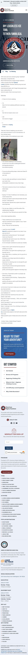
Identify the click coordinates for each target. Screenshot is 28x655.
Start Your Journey (7, 629)
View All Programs (7, 472)
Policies (4, 641)
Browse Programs (7, 625)
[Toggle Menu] (26, 10)
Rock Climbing (6, 500)
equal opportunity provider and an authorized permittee (11, 651)
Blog (7, 71)
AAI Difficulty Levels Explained (10, 633)
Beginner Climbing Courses (9, 631)
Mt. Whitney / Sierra (7, 526)
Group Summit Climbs (7, 480)
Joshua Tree (5, 534)
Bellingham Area (6, 536)
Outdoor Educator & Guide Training (11, 514)
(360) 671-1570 (5, 593)
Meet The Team (6, 606)
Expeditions (5, 482)
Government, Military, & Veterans (10, 488)
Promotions (5, 613)
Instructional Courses (8, 478)
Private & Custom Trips (8, 484)
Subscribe (8, 448)
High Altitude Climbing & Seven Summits (12, 504)
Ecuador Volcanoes (7, 530)
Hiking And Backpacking (8, 510)
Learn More (13, 5)
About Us (4, 609)
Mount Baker (5, 522)
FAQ (3, 635)
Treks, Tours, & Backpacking (9, 486)
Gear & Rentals (6, 639)
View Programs (9, 353)
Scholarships (6, 619)
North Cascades (6, 524)
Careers (4, 617)
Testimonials (5, 611)
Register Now (5, 637)
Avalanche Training (7, 508)
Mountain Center (6, 492)
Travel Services (6, 615)
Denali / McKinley (6, 528)
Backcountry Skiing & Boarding (10, 506)
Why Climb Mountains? (8, 627)
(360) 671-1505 (13, 419)
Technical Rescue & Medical (9, 516)
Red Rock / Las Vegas (7, 532)
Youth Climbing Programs (9, 490)
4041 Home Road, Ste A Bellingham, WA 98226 (13, 576)
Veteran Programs (7, 621)
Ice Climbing (13, 71)
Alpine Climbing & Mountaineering (11, 498)
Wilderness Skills (7, 512)
